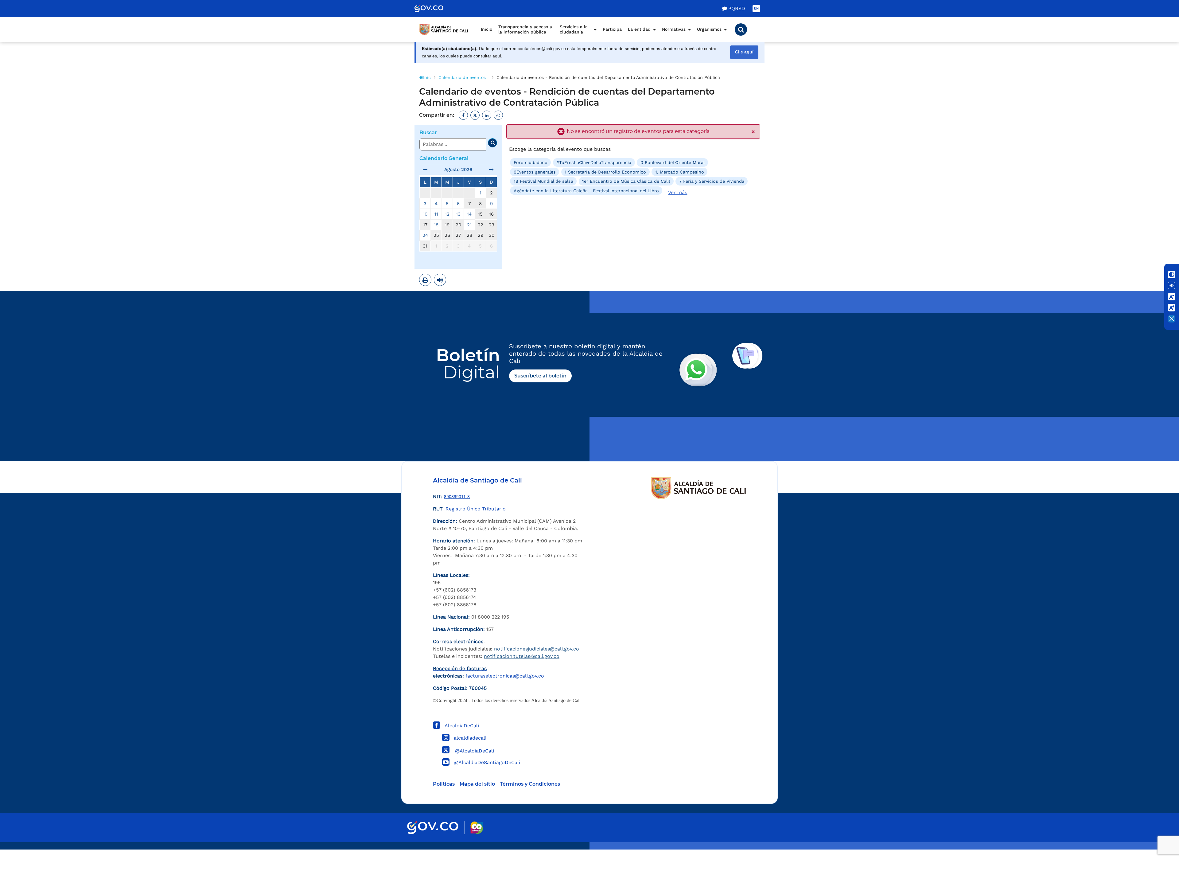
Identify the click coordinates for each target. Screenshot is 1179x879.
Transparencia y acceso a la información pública (525, 29)
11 (436, 214)
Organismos (709, 29)
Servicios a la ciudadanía (574, 29)
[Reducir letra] (1171, 296)
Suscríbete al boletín (540, 376)
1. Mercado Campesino (679, 172)
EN (756, 8)
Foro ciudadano (530, 162)
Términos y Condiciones (530, 784)
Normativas (674, 29)
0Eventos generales (535, 172)
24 (425, 235)
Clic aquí (744, 52)
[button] (741, 29)
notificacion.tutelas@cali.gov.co (521, 656)
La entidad (639, 29)
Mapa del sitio (477, 784)
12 (447, 214)
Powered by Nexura (1156, 846)
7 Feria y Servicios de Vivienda (711, 181)
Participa (612, 29)
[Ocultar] (1171, 318)
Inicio (486, 29)
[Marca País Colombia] (477, 827)
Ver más (677, 192)
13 (458, 214)
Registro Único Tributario (476, 509)
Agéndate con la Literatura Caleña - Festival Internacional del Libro (586, 190)
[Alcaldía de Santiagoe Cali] (443, 29)
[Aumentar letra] (1171, 307)
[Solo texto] (1171, 285)
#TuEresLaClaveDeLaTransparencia (593, 162)
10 (425, 214)
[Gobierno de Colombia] (435, 8)
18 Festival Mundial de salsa (543, 181)
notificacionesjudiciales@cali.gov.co (536, 649)
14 (469, 214)
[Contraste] (1171, 274)
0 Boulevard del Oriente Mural (672, 162)
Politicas (444, 784)
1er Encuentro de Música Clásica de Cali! (626, 181)
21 (469, 225)
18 (436, 225)
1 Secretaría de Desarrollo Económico (605, 172)
